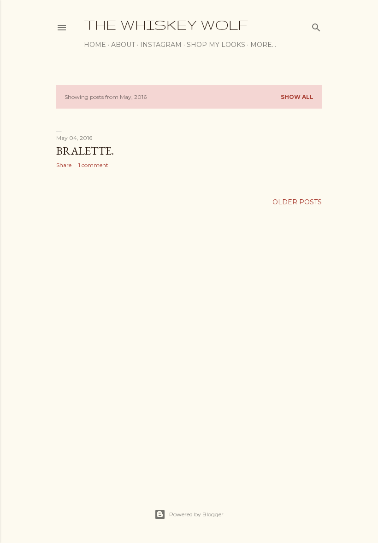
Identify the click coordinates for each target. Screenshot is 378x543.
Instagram (161, 44)
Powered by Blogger (196, 514)
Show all (297, 96)
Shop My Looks (216, 44)
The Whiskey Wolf (166, 25)
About (123, 44)
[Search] (316, 26)
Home (95, 44)
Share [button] (63, 165)
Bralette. (85, 151)
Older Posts (297, 202)
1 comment (93, 165)
